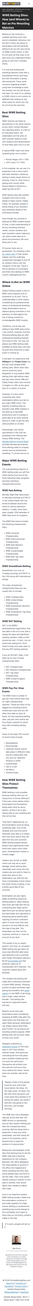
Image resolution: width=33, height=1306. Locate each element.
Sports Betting (10, 9)
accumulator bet (15, 961)
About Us (10, 1283)
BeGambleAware (11, 1292)
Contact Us (21, 1283)
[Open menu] (29, 3)
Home (3, 9)
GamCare (25, 1292)
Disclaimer (9, 1286)
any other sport (8, 254)
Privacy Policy (21, 1286)
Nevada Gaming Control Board (15, 441)
